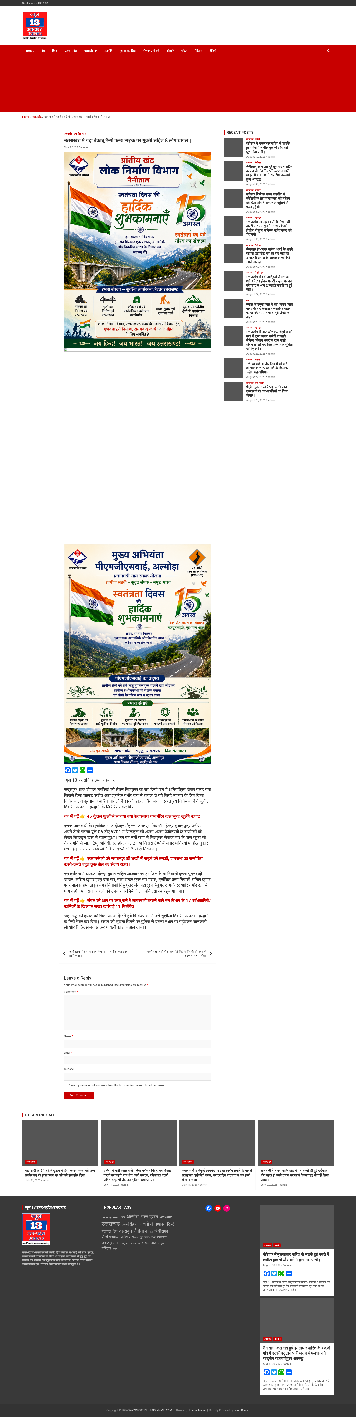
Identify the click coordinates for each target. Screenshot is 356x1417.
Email (68, 1052)
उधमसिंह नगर (80, 133)
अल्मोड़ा (133, 1216)
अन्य (123, 1217)
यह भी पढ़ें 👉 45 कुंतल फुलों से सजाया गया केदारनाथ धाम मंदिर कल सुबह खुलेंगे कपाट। (133, 816)
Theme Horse (197, 1410)
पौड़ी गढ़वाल (259, 383)
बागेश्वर (258, 190)
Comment (71, 991)
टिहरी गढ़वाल (260, 272)
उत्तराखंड (88, 50)
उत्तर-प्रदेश (71, 50)
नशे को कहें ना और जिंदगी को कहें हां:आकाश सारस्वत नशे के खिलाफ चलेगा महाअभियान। (267, 368)
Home (30, 50)
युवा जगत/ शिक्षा (147, 1237)
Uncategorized (110, 1217)
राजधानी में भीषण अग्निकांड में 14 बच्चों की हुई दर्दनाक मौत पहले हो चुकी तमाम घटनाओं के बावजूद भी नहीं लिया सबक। (295, 1175)
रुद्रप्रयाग (110, 1242)
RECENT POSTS (240, 132)
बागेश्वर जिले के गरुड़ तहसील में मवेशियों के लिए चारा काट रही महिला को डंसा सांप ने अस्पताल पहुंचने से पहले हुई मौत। (268, 200)
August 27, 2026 (255, 377)
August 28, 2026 (255, 322)
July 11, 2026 (111, 1184)
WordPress (241, 1410)
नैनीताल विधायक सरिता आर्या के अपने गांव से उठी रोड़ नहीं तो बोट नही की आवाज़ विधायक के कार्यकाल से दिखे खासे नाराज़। (269, 255)
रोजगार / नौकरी (151, 50)
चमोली (257, 139)
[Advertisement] (173, 84)
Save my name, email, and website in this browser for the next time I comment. (117, 1085)
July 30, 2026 (32, 1180)
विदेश (54, 50)
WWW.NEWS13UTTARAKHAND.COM (150, 1410)
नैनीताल (258, 162)
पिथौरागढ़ (161, 1231)
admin (84, 147)
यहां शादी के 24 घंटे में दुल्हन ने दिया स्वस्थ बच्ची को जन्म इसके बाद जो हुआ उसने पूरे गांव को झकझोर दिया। (60, 1172)
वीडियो (213, 50)
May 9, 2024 (71, 147)
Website (69, 1069)
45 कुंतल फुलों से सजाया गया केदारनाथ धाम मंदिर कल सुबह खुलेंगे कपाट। (98, 953)
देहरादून (258, 217)
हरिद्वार (106, 1248)
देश (43, 50)
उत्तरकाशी (167, 1217)
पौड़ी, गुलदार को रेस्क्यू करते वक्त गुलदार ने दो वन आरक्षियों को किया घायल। (267, 391)
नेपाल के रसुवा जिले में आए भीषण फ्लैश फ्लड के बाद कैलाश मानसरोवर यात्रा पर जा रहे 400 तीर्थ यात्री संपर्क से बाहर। (269, 310)
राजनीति (108, 50)
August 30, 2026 (255, 156)
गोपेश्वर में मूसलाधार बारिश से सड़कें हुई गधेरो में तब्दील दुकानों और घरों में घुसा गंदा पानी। (268, 147)
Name (68, 1036)
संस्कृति (170, 50)
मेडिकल (198, 50)
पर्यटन (184, 50)
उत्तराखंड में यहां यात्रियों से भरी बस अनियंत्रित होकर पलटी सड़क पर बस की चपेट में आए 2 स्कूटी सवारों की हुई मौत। (269, 283)
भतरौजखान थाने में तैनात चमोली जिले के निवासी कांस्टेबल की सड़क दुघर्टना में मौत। (176, 953)
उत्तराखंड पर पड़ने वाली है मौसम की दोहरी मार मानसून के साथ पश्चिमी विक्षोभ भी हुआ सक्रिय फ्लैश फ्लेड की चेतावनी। (269, 228)
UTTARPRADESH (39, 1115)
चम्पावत (159, 1224)
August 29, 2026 (255, 266)
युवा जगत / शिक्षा (128, 50)
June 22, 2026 (269, 1184)
